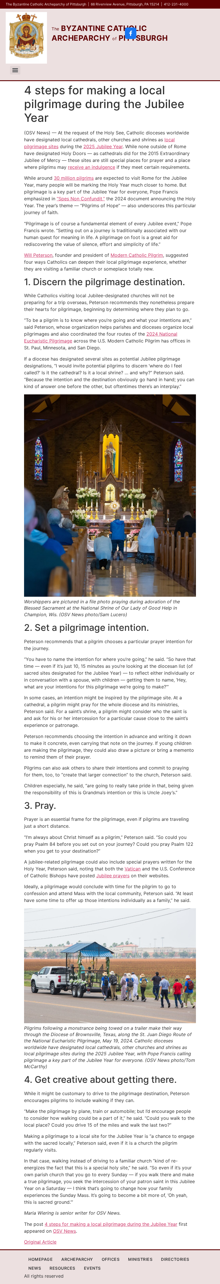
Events (92, 1268)
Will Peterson (38, 255)
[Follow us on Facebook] (130, 33)
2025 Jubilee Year (103, 146)
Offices (111, 1259)
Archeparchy (77, 1259)
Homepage (40, 1259)
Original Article (40, 1242)
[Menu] (15, 70)
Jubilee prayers (112, 875)
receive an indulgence (91, 167)
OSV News (64, 1231)
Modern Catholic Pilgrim (137, 255)
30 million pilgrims (74, 178)
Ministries (140, 1259)
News (34, 1268)
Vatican (133, 869)
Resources (62, 1268)
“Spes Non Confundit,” (81, 198)
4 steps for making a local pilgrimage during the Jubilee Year (111, 1224)
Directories (175, 1259)
